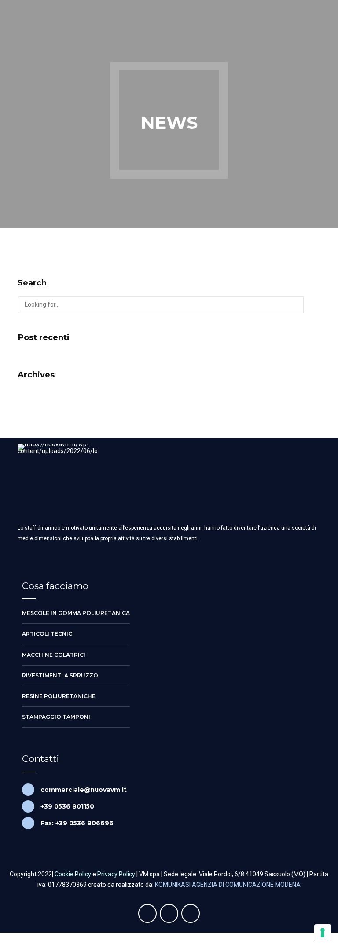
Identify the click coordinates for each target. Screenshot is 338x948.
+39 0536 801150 (67, 806)
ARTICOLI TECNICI (48, 633)
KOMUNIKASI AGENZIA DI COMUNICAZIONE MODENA (228, 884)
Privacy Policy (116, 874)
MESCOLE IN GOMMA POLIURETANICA (76, 613)
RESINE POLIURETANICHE (59, 696)
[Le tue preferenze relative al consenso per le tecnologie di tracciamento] (322, 932)
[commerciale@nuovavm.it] (28, 789)
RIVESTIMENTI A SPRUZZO (60, 675)
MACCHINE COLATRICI (53, 655)
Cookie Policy (73, 874)
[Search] (312, 304)
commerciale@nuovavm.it (83, 789)
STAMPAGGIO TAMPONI (56, 717)
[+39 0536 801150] (28, 806)
